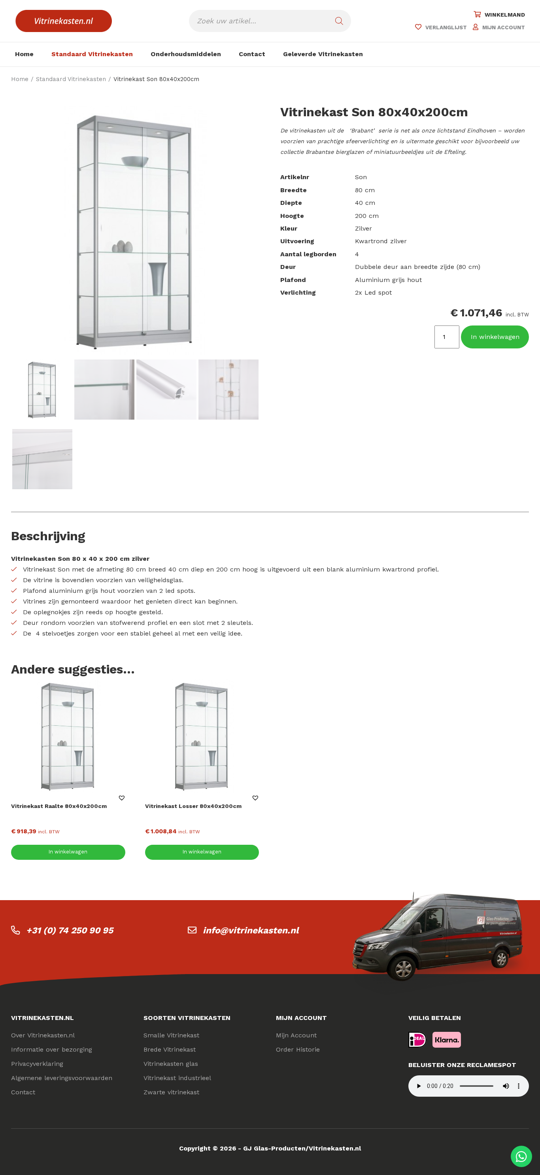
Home (24, 54)
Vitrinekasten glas (170, 1063)
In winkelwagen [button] (68, 852)
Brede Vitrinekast (169, 1049)
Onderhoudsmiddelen (186, 54)
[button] (121, 797)
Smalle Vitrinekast (171, 1035)
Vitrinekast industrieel (177, 1078)
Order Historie (298, 1049)
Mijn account (503, 27)
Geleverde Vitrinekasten (323, 54)
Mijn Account (296, 1035)
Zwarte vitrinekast (171, 1092)
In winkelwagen (495, 337)
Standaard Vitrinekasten (92, 54)
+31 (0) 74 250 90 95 (69, 930)
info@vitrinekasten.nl (250, 930)
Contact (252, 54)
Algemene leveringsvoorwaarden (61, 1078)
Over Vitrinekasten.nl (43, 1035)
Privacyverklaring (37, 1063)
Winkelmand (505, 14)
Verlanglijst (446, 27)
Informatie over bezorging (51, 1049)
